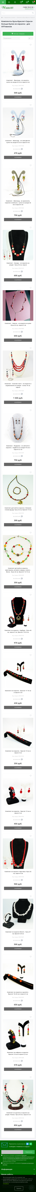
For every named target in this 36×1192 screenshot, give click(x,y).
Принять (18, 1188)
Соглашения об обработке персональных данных (20, 1158)
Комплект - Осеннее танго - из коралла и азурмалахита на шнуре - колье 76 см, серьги (18, 385)
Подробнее (6, 1183)
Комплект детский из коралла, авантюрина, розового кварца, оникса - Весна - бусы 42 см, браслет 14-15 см (18, 570)
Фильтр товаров (18, 34)
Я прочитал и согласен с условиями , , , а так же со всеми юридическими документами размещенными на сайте (18, 1158)
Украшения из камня (9, 17)
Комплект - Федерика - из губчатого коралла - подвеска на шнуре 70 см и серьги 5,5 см (18, 447)
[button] (15, 2)
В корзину (18, 97)
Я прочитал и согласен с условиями (18, 1163)
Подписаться (29, 1152)
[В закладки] (30, 45)
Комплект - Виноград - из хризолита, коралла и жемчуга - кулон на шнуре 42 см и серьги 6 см (18, 202)
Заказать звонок (29, 8)
